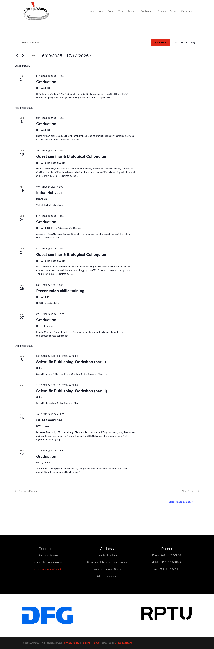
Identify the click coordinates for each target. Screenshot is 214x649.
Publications (147, 11)
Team (121, 11)
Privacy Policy (71, 642)
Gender (174, 11)
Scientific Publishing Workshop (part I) (71, 361)
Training (162, 11)
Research (132, 11)
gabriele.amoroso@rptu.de (47, 569)
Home (92, 11)
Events (111, 11)
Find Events (160, 42)
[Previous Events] (17, 55)
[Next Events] (23, 55)
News (101, 11)
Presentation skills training (60, 290)
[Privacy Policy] (79, 642)
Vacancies (186, 11)
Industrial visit (49, 192)
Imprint (86, 642)
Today (32, 55)
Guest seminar (49, 420)
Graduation (46, 81)
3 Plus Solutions (123, 642)
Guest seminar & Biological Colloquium (71, 156)
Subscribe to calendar (180, 501)
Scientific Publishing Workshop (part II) (71, 390)
